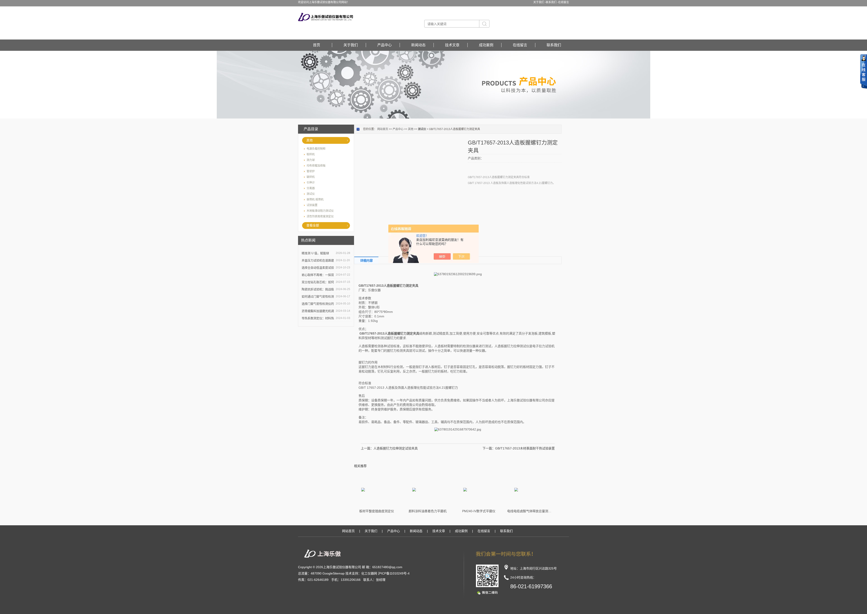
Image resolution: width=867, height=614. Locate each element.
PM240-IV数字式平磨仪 (478, 511)
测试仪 (311, 193)
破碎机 (311, 177)
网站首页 (382, 129)
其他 (309, 140)
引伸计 (311, 182)
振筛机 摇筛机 (315, 199)
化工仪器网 (369, 573)
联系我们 (554, 45)
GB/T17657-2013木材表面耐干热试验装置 (525, 448)
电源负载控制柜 (316, 148)
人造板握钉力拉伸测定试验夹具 (395, 448)
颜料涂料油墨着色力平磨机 (428, 511)
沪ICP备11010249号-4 (394, 573)
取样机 (311, 154)
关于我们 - (539, 2)
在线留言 (563, 2)
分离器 (311, 188)
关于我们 (350, 45)
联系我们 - (552, 2)
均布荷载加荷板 (316, 165)
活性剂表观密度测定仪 (320, 216)
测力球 (311, 160)
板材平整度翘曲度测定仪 (376, 511)
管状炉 (311, 171)
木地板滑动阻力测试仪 (320, 210)
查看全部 (312, 225)
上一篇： (367, 448)
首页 (316, 45)
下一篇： (488, 448)
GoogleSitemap (333, 573)
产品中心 (384, 45)
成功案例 (486, 45)
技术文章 (452, 45)
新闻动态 (418, 45)
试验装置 (312, 205)
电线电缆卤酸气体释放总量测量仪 (529, 511)
